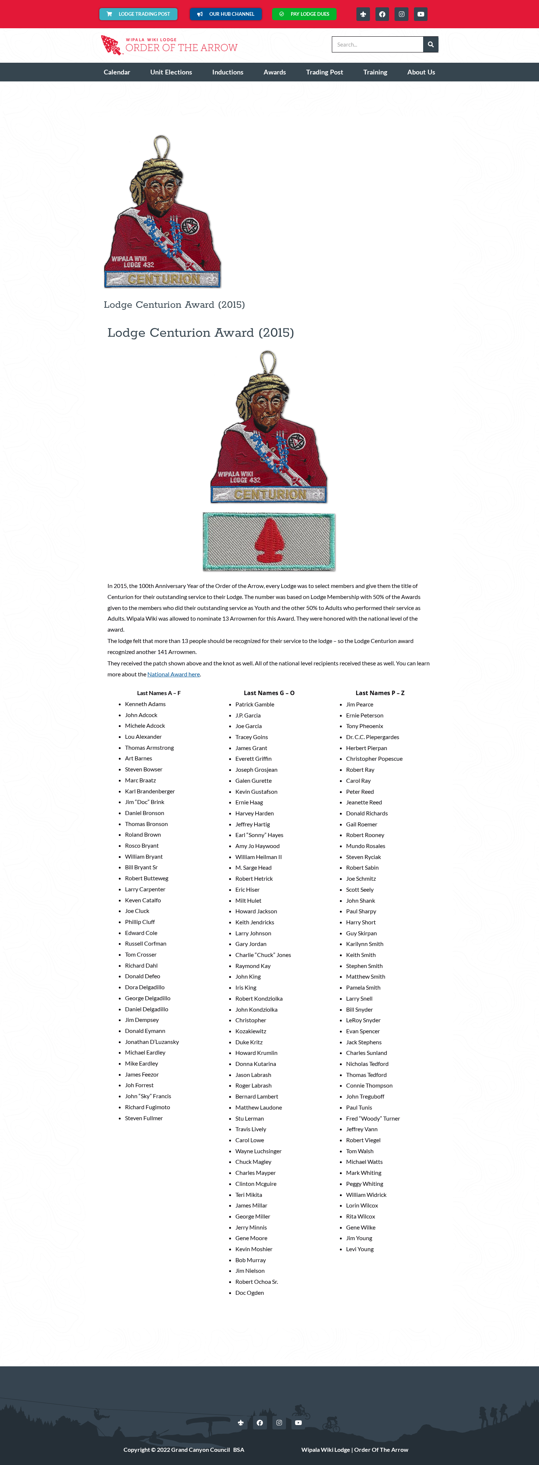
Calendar (117, 72)
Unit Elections (171, 72)
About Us (421, 72)
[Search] (431, 44)
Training (375, 72)
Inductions (227, 72)
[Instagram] (401, 14)
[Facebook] (382, 14)
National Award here (173, 674)
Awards (275, 72)
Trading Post (324, 72)
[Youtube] (421, 14)
